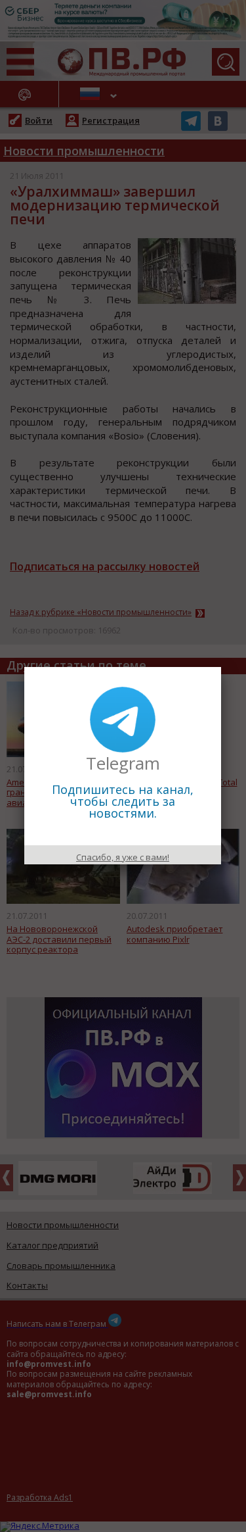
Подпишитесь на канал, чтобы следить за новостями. (123, 801)
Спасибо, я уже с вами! (122, 857)
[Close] (221, 667)
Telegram (123, 763)
